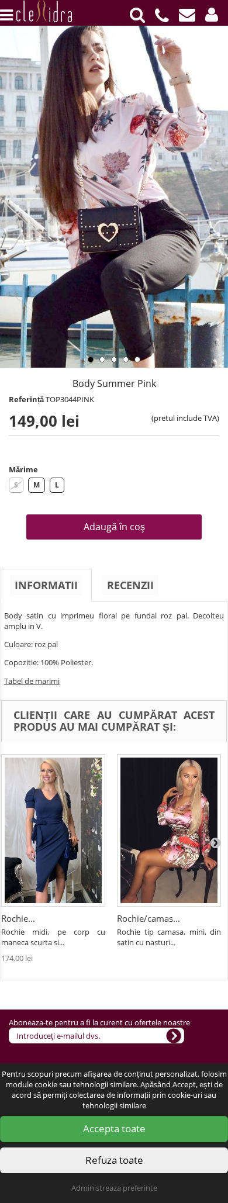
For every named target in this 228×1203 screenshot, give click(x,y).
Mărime (23, 469)
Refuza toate (114, 1160)
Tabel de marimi (32, 681)
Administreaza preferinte (114, 1188)
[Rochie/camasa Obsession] (169, 830)
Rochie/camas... (148, 918)
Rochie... (18, 918)
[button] (211, 14)
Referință (26, 399)
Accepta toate (114, 1128)
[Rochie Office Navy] (53, 830)
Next (216, 162)
